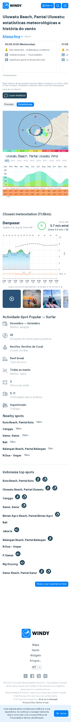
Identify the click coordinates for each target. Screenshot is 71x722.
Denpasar (11, 223)
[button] (53, 226)
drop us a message (48, 699)
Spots (35, 650)
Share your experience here (52, 584)
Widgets (35, 655)
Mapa (35, 645)
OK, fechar (61, 713)
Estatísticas (25, 104)
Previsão (9, 104)
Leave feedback (17, 95)
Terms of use (42, 703)
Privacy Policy (29, 703)
